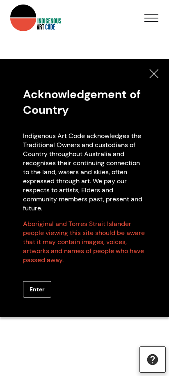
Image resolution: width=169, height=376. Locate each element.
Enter (37, 289)
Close (154, 74)
